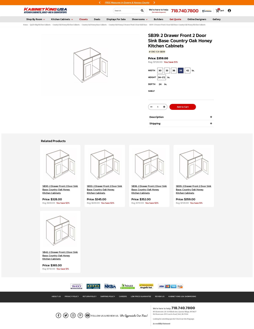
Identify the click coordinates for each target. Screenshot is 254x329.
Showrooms (138, 19)
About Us (56, 296)
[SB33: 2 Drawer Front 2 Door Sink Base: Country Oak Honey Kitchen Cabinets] (105, 164)
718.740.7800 (184, 10)
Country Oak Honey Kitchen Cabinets (66, 25)
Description (156, 117)
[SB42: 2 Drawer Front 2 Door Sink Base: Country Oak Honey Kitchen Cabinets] (60, 230)
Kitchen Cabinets (60, 19)
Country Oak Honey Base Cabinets (94, 25)
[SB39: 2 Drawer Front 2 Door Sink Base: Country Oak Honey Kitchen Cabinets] (194, 164)
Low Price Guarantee (141, 296)
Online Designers (196, 19)
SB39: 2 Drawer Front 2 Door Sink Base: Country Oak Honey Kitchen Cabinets (193, 189)
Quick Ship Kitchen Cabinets (40, 25)
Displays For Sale (116, 19)
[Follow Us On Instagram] (73, 315)
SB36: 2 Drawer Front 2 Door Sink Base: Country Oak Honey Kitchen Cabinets (149, 189)
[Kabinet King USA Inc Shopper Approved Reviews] (207, 10)
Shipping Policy (107, 296)
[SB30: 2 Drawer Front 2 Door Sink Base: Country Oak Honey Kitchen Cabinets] (60, 164)
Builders (158, 19)
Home (25, 25)
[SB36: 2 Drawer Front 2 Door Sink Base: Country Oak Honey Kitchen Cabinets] (149, 164)
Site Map (187, 319)
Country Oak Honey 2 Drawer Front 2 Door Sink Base (128, 25)
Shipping (154, 123)
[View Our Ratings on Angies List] (146, 286)
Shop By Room (34, 19)
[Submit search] (142, 11)
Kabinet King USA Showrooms (182, 296)
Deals (97, 19)
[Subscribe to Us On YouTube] (87, 315)
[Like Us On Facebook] (58, 315)
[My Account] (229, 10)
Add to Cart (183, 106)
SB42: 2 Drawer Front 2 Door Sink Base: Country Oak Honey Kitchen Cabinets (60, 255)
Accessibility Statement (161, 324)
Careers (123, 296)
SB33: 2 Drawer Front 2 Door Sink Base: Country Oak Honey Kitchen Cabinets (104, 189)
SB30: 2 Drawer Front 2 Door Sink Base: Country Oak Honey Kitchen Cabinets (60, 189)
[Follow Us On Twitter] (65, 315)
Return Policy (89, 296)
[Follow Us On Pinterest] (80, 315)
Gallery (217, 19)
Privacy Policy (72, 296)
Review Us (159, 296)
